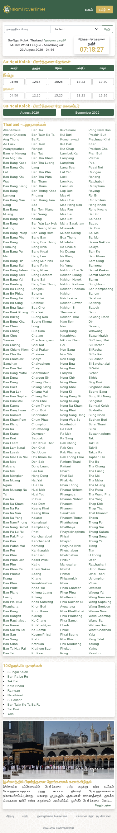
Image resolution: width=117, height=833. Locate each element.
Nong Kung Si (70, 396)
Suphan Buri (98, 419)
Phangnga (68, 494)
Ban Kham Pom (14, 419)
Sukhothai (96, 410)
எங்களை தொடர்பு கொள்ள (93, 816)
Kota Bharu (15, 686)
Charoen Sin (41, 377)
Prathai (94, 158)
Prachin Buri (97, 134)
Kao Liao (38, 555)
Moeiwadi (67, 228)
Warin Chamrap (100, 616)
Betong (37, 293)
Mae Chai (67, 200)
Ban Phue (10, 587)
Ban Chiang (11, 345)
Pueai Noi (96, 167)
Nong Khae (68, 382)
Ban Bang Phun (15, 237)
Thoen (93, 517)
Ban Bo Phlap (13, 293)
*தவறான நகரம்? (55, 40)
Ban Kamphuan (14, 410)
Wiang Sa (96, 620)
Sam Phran (97, 256)
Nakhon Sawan (71, 303)
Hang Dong (40, 475)
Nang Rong (68, 331)
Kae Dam (38, 503)
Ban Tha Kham (42, 158)
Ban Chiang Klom (15, 349)
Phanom (66, 503)
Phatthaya (67, 527)
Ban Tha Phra (42, 176)
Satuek (94, 307)
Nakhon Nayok (70, 279)
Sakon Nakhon (99, 242)
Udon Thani (97, 569)
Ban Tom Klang (43, 209)
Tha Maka (96, 480)
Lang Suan (68, 167)
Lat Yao (65, 172)
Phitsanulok (68, 578)
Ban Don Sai (12, 368)
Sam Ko (94, 251)
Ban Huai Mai (12, 401)
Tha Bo (94, 461)
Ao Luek (9, 144)
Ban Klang (10, 424)
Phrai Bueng (69, 634)
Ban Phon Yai (13, 569)
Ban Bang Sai (13, 265)
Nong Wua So (70, 419)
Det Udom (39, 452)
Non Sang (67, 349)
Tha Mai (94, 475)
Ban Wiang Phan (44, 228)
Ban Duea (10, 377)
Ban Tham (39, 181)
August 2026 (29, 112)
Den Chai (38, 447)
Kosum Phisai (41, 634)
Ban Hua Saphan (15, 396)
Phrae (64, 630)
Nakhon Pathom (72, 284)
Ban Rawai (11, 625)
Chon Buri (39, 410)
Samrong (95, 265)
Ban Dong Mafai (15, 373)
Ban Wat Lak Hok (44, 223)
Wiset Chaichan (100, 630)
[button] (105, 9)
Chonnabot (40, 415)
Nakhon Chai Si (71, 270)
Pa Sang (66, 438)
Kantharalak (40, 550)
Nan (63, 326)
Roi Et (93, 195)
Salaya (94, 246)
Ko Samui (39, 630)
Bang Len (39, 256)
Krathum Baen (42, 648)
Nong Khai (68, 387)
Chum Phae (40, 419)
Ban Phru (10, 583)
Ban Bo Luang (13, 289)
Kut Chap (67, 148)
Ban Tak (37, 130)
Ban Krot (9, 438)
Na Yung (66, 265)
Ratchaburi (96, 181)
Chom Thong (41, 405)
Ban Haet (10, 387)
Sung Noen (97, 415)
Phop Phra (68, 592)
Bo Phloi (38, 298)
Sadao (93, 223)
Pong (64, 653)
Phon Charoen (70, 587)
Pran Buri (95, 153)
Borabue (38, 303)
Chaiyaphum (41, 363)
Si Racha (95, 349)
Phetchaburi (69, 555)
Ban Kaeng (11, 405)
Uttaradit (95, 587)
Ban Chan (10, 326)
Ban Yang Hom (42, 232)
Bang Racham (42, 275)
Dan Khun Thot (43, 443)
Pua (92, 162)
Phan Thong (69, 485)
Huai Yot (38, 494)
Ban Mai (9, 471)
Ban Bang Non (14, 218)
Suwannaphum (99, 433)
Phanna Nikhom (71, 499)
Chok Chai (39, 401)
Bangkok (38, 289)
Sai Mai (94, 232)
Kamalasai (39, 522)
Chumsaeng (40, 429)
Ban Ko (8, 429)
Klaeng (37, 616)
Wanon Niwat (98, 611)
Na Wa (65, 261)
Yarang (94, 644)
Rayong (94, 190)
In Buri (36, 499)
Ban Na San (12, 513)
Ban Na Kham (13, 503)
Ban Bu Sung (13, 303)
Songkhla (95, 401)
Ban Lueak (11, 452)
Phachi (65, 471)
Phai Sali (66, 475)
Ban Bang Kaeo (15, 162)
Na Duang (67, 251)
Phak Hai (66, 480)
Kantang (38, 545)
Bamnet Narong (14, 153)
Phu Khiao (68, 639)
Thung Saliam (99, 531)
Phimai (65, 573)
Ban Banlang (12, 284)
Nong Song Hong (72, 415)
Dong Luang (41, 466)
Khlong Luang (42, 592)
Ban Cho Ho (12, 354)
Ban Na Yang (12, 517)
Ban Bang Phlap (15, 232)
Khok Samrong (42, 601)
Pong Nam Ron (100, 130)
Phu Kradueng (70, 644)
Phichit (65, 569)
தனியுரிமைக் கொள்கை (52, 816)
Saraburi (95, 298)
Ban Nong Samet (15, 527)
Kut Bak (66, 144)
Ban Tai (8, 653)
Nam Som (67, 321)
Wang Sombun (99, 606)
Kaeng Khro (40, 513)
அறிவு (10, 816)
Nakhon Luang (71, 275)
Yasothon (95, 653)
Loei (63, 176)
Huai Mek (38, 489)
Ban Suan (10, 644)
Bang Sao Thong (44, 284)
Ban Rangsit (12, 616)
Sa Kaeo (95, 218)
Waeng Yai (96, 592)
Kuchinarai (68, 130)
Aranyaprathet (13, 148)
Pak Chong (68, 443)
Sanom (94, 293)
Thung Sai (96, 527)
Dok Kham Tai (41, 457)
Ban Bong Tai (13, 298)
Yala (92, 634)
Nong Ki (66, 391)
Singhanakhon (99, 387)
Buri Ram (38, 331)
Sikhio (93, 377)
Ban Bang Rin (13, 261)
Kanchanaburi (42, 536)
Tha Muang (97, 485)
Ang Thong (11, 139)
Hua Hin (37, 485)
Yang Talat (96, 639)
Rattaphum (97, 186)
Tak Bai (94, 443)
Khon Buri (39, 606)
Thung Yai (96, 541)
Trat (91, 550)
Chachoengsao (43, 340)
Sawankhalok (98, 335)
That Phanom (98, 513)
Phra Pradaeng (71, 616)
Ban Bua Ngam (14, 307)
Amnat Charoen (14, 134)
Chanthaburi (40, 373)
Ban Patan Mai (14, 545)
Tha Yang (96, 499)
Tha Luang (97, 471)
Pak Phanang (70, 452)
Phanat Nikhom (71, 489)
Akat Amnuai (12, 130)
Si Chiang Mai (99, 340)
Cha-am (37, 335)
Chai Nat (38, 345)
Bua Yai (37, 312)
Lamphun (67, 162)
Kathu (36, 564)
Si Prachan (97, 345)
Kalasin (37, 517)
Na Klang (67, 256)
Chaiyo (36, 368)
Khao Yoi (38, 587)
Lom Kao (66, 181)
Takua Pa (95, 452)
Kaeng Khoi (40, 508)
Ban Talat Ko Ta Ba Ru (24, 704)
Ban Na (8, 499)
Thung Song (98, 536)
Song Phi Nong (100, 396)
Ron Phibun (97, 200)
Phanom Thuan (71, 517)
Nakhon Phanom (72, 289)
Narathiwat (68, 335)
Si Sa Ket (95, 354)
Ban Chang (11, 331)
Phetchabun (69, 550)
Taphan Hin (97, 457)
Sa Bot (94, 214)
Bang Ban (39, 237)
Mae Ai (65, 195)
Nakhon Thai (69, 317)
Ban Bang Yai (13, 279)
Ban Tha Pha (41, 172)
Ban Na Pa (11, 508)
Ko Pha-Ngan (41, 625)
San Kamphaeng (101, 289)
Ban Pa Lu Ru (13, 531)
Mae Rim (66, 209)
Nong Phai (68, 410)
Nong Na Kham (71, 405)
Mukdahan (68, 242)
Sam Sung (96, 261)
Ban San (9, 634)
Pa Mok (65, 433)
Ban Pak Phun (13, 536)
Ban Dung (10, 382)
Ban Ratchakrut (14, 620)
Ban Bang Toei (14, 275)
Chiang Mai (40, 391)
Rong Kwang (98, 209)
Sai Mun (94, 237)
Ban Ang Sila (12, 158)
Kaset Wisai (40, 559)
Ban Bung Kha (14, 321)
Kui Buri (65, 134)
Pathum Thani (70, 461)
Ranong (94, 176)
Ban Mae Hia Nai (15, 457)
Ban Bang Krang (15, 186)
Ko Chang (39, 620)
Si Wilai (94, 368)
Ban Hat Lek (12, 391)
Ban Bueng (11, 317)
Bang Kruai (40, 251)
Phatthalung (69, 522)
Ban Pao (9, 541)
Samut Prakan (99, 270)
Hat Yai (37, 480)
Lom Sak (66, 186)
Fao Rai (37, 471)
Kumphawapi (69, 139)
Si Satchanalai (99, 363)
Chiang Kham (41, 382)
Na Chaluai (68, 246)
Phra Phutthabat (72, 611)
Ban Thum (39, 186)
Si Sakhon (96, 359)
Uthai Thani (97, 573)
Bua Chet (38, 307)
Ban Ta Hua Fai (14, 648)
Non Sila (66, 354)
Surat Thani (97, 424)
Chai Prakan (40, 349)
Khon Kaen (40, 611)
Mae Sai (66, 214)
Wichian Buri (97, 625)
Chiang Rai (39, 396)
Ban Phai (10, 555)
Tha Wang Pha (99, 494)
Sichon (94, 373)
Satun (93, 312)
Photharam (68, 597)
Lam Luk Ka (69, 153)
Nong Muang (69, 401)
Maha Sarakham (72, 223)
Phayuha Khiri (70, 545)
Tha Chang (97, 466)
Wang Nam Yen (100, 597)
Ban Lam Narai (14, 447)
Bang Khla (39, 246)
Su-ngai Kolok (99, 405)
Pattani (65, 466)
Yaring (93, 648)
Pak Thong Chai (72, 457)
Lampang (67, 158)
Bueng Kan (40, 317)
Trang (93, 545)
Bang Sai (38, 279)
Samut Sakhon (99, 275)
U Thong (95, 555)
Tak (91, 438)
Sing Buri (95, 382)
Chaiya (36, 359)
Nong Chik (67, 377)
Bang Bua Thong (44, 242)
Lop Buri (66, 190)
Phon (64, 583)
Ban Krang (11, 433)
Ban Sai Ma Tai (14, 630)
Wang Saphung (100, 601)
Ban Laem (10, 443)
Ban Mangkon (13, 475)
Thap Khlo (96, 503)
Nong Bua (67, 363)
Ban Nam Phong (15, 522)
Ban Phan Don (14, 559)
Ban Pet (9, 550)
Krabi (35, 639)
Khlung (37, 597)
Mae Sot (66, 218)
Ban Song (10, 639)
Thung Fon (97, 522)
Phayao (65, 541)
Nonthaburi (68, 424)
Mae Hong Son (71, 204)
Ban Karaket (12, 415)
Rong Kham (97, 204)
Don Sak (38, 461)
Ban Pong (10, 611)
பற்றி (25, 816)
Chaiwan (38, 354)
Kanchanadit (41, 541)
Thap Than (97, 508)
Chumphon (39, 424)
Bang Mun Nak (42, 261)
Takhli (93, 447)
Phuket (65, 648)
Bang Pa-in (40, 265)
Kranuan (38, 644)
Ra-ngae (95, 172)
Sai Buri (94, 228)
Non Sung (67, 359)
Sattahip (95, 303)
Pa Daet (66, 429)
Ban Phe (9, 564)
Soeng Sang (98, 391)
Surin (92, 429)
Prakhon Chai (98, 148)
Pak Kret (66, 447)
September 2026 (87, 112)
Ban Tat (37, 153)
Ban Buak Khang (15, 312)
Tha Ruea (96, 489)
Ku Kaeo (38, 653)
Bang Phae (40, 270)
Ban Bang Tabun (15, 270)
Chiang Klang (41, 387)
